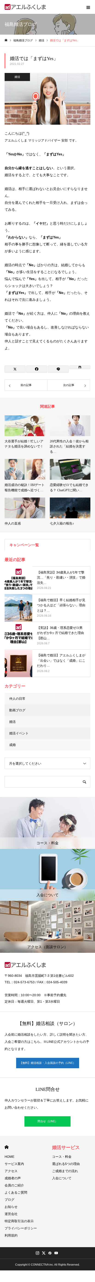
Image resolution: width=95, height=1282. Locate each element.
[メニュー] (88, 7)
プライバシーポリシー (21, 1228)
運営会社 (11, 1214)
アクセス (11, 1171)
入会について (61, 1178)
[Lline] (58, 369)
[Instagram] (37, 1253)
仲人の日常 (17, 698)
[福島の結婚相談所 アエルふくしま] (26, 7)
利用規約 (11, 1235)
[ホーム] (6, 40)
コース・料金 (61, 1156)
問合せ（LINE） (48, 1121)
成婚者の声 (13, 1178)
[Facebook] (50, 1253)
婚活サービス (66, 1147)
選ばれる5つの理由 (66, 1164)
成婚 (12, 745)
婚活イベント (19, 733)
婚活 (17, 76)
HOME (7, 1147)
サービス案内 (14, 1164)
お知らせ (11, 1207)
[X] (43, 1253)
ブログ (9, 1199)
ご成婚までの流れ (65, 1171)
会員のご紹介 (14, 1185)
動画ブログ (17, 710)
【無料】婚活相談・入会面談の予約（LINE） (48, 1063)
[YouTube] (56, 1253)
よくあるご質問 (16, 1192)
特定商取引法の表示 (19, 1221)
